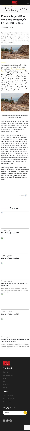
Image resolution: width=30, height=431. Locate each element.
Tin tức (13, 7)
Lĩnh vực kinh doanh (9, 375)
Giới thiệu (5, 372)
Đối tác (5, 381)
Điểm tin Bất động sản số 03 (10, 233)
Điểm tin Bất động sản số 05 (10, 314)
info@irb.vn (10, 396)
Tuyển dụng (6, 384)
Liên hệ (5, 387)
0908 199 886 (12, 399)
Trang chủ (6, 7)
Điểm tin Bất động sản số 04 (10, 258)
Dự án (4, 378)
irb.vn (9, 402)
